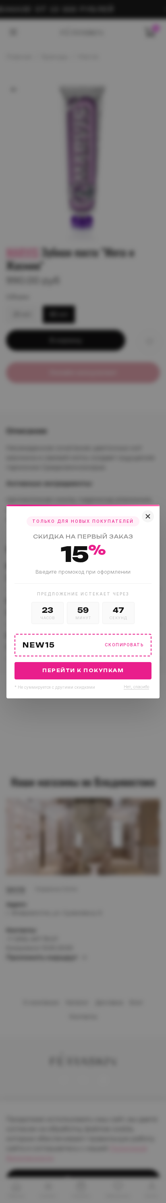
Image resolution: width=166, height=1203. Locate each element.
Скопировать (124, 645)
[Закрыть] (148, 516)
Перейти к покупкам (83, 670)
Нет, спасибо (136, 686)
